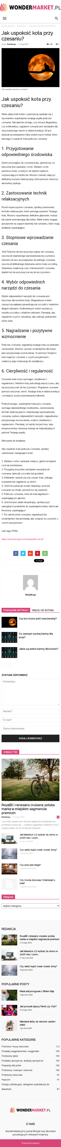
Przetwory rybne (10, 1055)
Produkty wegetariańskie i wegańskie (20, 1051)
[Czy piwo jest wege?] (9, 868)
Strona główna (8, 26)
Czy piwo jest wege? (30, 865)
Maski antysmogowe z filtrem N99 (37, 991)
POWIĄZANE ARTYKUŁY (15, 610)
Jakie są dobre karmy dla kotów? (38, 648)
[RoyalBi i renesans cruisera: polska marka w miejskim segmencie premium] (30, 780)
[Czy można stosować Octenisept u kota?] (9, 884)
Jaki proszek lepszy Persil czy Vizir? (38, 1006)
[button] (56, 18)
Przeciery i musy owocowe (15, 1046)
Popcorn (6, 1079)
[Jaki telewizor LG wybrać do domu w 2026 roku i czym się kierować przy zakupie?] (9, 838)
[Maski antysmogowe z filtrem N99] (9, 995)
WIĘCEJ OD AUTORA (43, 610)
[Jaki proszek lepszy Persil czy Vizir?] (9, 1010)
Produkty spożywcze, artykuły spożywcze (22, 1060)
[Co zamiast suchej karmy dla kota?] (9, 637)
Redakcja (11, 44)
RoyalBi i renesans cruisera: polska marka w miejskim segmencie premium (28, 809)
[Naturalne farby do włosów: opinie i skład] (9, 1025)
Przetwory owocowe (12, 1074)
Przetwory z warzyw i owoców (17, 1070)
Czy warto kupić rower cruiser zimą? (38, 850)
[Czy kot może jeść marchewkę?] (9, 622)
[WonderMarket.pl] (30, 7)
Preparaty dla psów (11, 1065)
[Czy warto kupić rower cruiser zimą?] (9, 853)
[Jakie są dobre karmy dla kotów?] (9, 652)
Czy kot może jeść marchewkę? (38, 618)
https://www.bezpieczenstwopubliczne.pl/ (22, 539)
